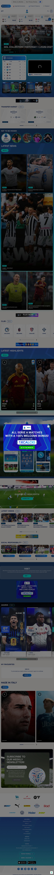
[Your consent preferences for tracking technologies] (51, 872)
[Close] (48, 426)
